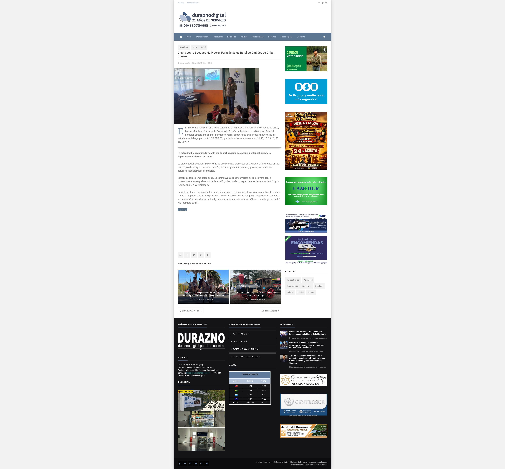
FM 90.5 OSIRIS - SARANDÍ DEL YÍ (246, 357)
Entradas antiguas (269, 311)
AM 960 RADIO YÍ (239, 341)
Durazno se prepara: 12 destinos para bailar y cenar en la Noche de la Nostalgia (307, 333)
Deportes (272, 37)
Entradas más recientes (191, 311)
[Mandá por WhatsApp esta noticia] (180, 255)
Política (244, 37)
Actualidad (218, 37)
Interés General (202, 37)
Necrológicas (258, 37)
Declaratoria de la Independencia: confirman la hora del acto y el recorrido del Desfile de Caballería (307, 345)
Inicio (188, 37)
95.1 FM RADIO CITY (240, 334)
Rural (203, 47)
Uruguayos (306, 286)
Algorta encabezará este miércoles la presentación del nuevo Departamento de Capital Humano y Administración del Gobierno (307, 359)
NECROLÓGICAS (193, 3)
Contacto (181, 3)
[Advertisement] (229, 230)
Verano (311, 292)
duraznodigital (185, 63)
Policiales (231, 37)
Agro (195, 47)
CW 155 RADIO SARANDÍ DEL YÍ (245, 349)
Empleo (300, 292)
